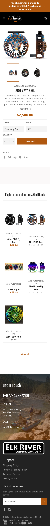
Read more (25, 108)
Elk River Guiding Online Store (22, 517)
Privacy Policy (10, 478)
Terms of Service (11, 474)
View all (25, 354)
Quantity (7, 135)
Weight (29, 123)
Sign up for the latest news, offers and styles (23, 493)
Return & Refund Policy (15, 469)
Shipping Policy (11, 465)
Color (6, 123)
